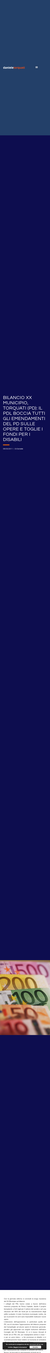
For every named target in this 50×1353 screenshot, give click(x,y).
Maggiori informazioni (20, 1347)
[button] (36, 67)
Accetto (35, 1347)
